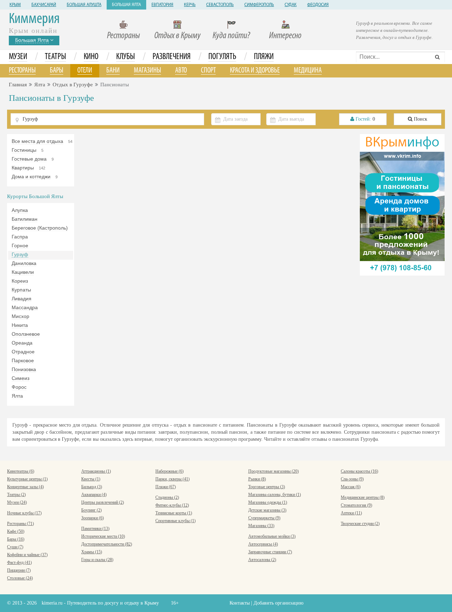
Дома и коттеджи (31, 176)
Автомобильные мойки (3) (272, 536)
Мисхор (20, 316)
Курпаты (21, 290)
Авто (181, 70)
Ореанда (22, 343)
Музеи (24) (17, 502)
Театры (55, 57)
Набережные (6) (169, 471)
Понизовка (24, 369)
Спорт (208, 70)
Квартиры (23, 168)
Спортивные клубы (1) (175, 520)
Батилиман (24, 219)
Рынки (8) (257, 479)
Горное (20, 245)
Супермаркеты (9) (264, 517)
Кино (91, 57)
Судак (291, 5)
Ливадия (21, 298)
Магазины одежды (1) (267, 502)
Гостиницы (24, 150)
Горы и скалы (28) (97, 559)
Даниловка (24, 263)
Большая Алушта (84, 5)
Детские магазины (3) (267, 510)
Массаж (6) (351, 486)
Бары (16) (15, 539)
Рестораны (123, 36)
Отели (84, 70)
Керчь (190, 5)
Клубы (125, 57)
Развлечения (172, 57)
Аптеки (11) (351, 512)
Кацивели (23, 272)
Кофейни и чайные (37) (27, 554)
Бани (113, 70)
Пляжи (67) (165, 486)
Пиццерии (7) (19, 570)
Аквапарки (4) (94, 494)
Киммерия (34, 19)
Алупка (20, 210)
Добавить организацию (278, 603)
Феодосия (318, 5)
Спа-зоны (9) (352, 479)
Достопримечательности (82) (106, 544)
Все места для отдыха (37, 141)
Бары (56, 70)
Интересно (285, 36)
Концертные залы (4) (25, 486)
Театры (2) (16, 494)
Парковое (23, 360)
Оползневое (26, 334)
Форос (19, 387)
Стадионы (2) (167, 497)
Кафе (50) (15, 531)
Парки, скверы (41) (172, 479)
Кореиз (20, 281)
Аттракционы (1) (96, 471)
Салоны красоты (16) (359, 471)
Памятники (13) (95, 528)
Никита (20, 325)
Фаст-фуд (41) (19, 562)
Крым (15, 5)
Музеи (18, 57)
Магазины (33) (261, 525)
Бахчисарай (43, 5)
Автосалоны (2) (262, 559)
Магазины (147, 70)
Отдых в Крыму (177, 36)
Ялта (39, 84)
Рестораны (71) (20, 523)
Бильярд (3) (91, 486)
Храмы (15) (91, 551)
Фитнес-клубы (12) (172, 505)
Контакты (240, 603)
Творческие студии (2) (360, 523)
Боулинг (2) (91, 510)
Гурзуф (20, 254)
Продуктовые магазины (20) (273, 471)
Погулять (222, 57)
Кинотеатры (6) (20, 471)
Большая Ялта (126, 5)
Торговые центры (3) (266, 486)
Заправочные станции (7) (270, 551)
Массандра (25, 307)
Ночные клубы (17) (24, 512)
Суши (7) (15, 546)
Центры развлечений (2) (102, 502)
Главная (18, 84)
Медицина (308, 70)
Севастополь (220, 5)
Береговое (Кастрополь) (40, 228)
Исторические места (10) (103, 536)
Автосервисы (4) (263, 544)
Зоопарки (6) (92, 517)
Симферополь (259, 5)
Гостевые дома (29, 159)
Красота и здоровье (255, 70)
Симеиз (20, 378)
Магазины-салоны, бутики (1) (274, 494)
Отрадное (23, 351)
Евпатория (162, 5)
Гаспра (20, 236)
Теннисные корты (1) (173, 512)
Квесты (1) (90, 479)
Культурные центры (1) (27, 479)
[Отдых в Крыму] (402, 204)
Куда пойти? (231, 36)
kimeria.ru (52, 603)
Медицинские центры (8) (363, 497)
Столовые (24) (20, 578)
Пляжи (264, 57)
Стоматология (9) (356, 505)
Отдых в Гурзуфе (73, 84)
